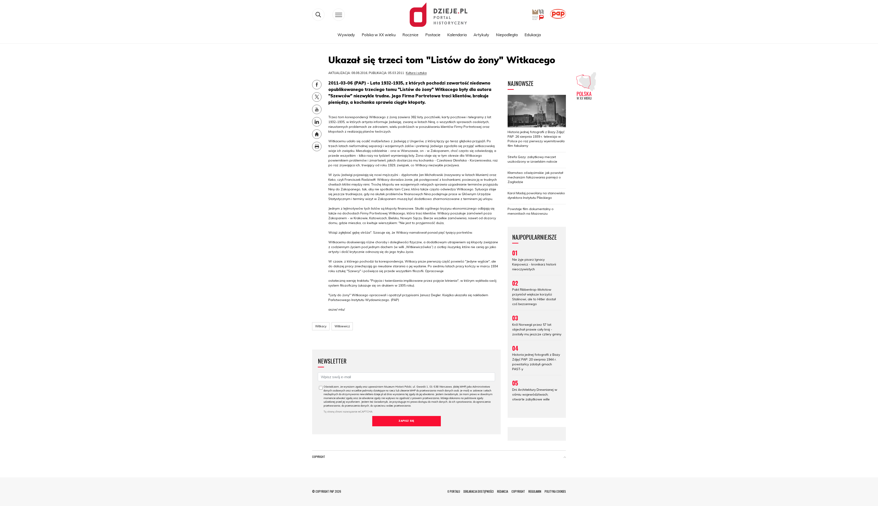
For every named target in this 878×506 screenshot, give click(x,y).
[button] (565, 457)
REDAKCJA (502, 491)
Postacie (432, 34)
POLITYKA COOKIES (555, 491)
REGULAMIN (534, 491)
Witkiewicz (342, 326)
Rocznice (410, 34)
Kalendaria (457, 34)
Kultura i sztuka (416, 73)
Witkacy (321, 326)
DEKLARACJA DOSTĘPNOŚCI (478, 491)
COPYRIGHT (518, 491)
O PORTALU (453, 491)
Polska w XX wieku (379, 34)
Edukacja (533, 34)
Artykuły (481, 34)
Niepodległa (507, 34)
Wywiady (346, 34)
